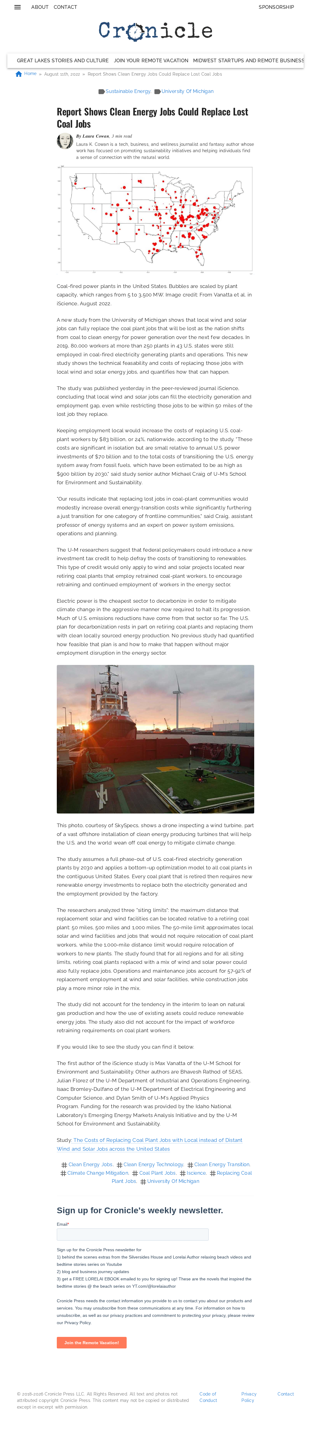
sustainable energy (128, 91)
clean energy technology (153, 1164)
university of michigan (188, 91)
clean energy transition (221, 1164)
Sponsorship (276, 7)
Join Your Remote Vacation (151, 60)
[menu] (17, 7)
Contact (65, 7)
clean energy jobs (91, 1164)
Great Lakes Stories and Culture (63, 60)
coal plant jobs (157, 1173)
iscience (196, 1173)
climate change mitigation (97, 1173)
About (40, 7)
